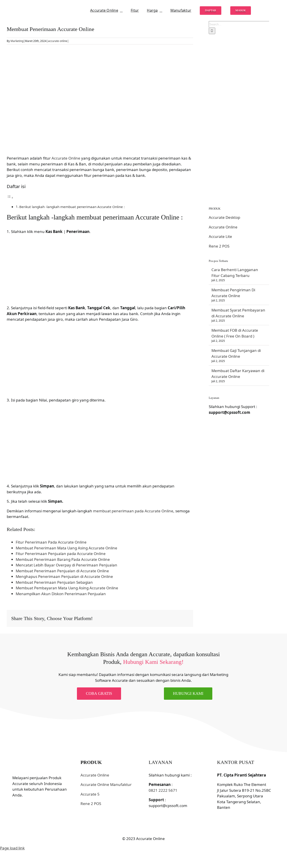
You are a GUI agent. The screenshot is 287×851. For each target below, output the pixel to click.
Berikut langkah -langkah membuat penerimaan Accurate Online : (72, 206)
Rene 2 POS (219, 246)
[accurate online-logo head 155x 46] (30, 7)
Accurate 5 (90, 794)
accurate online (57, 41)
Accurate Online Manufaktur (106, 784)
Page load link (12, 848)
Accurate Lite (220, 236)
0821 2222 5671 (163, 790)
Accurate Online (66, 158)
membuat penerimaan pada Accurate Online (133, 510)
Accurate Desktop (224, 217)
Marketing (17, 41)
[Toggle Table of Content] (10, 197)
